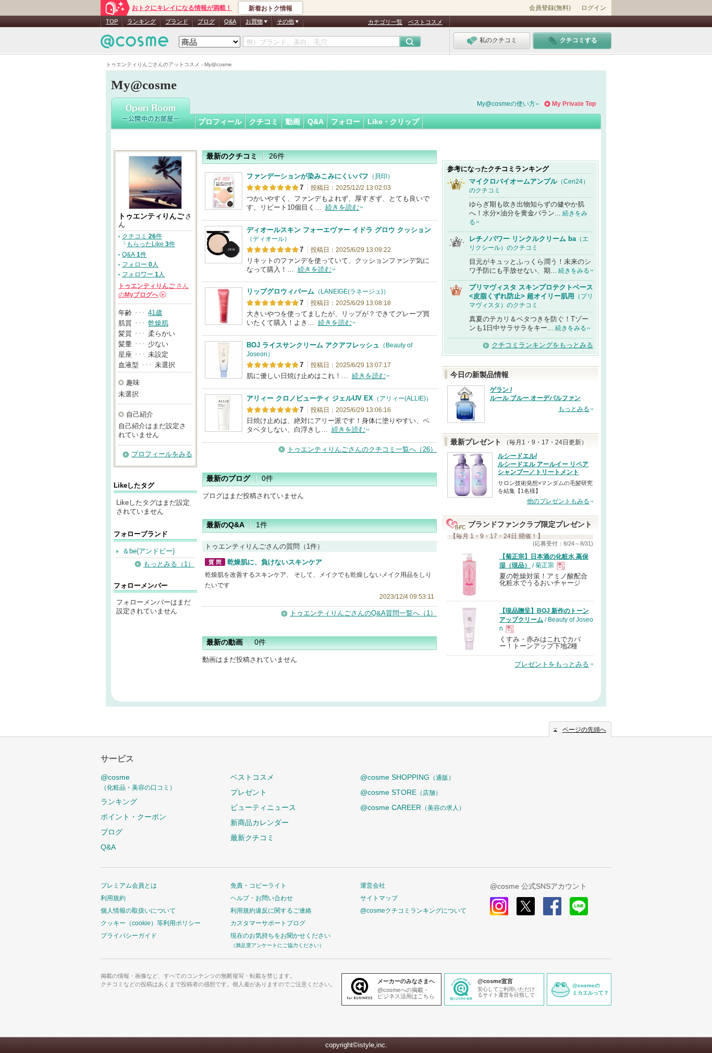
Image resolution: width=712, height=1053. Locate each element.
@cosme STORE (400, 792)
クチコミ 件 (142, 236)
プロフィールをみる (161, 454)
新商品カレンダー (259, 822)
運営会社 (372, 885)
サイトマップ (379, 898)
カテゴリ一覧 (385, 22)
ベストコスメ (425, 22)
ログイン (593, 7)
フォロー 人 (140, 264)
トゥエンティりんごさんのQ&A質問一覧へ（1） (363, 613)
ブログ (206, 21)
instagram (499, 906)
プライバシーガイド (129, 935)
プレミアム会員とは (129, 885)
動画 (293, 121)
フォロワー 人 (143, 274)
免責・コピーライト (258, 885)
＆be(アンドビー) (148, 551)
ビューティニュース (263, 807)
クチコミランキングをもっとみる (542, 345)
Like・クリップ (393, 121)
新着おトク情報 (270, 8)
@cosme (138, 782)
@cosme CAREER (412, 807)
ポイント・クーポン (133, 817)
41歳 (155, 313)
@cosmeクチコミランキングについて (413, 910)
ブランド (176, 21)
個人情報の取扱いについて (138, 910)
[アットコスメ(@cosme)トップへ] (134, 44)
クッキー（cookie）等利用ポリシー (151, 923)
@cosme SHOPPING (407, 777)
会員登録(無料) (550, 7)
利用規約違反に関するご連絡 (271, 910)
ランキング (141, 21)
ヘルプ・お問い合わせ (261, 898)
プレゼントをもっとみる (551, 664)
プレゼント (248, 792)
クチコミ (263, 121)
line (579, 906)
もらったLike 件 (151, 244)
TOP (112, 21)
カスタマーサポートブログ (267, 923)
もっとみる (574, 409)
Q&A (230, 21)
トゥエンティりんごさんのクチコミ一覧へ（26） (362, 449)
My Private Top (574, 103)
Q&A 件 (134, 254)
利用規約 (113, 898)
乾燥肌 (158, 323)
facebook (552, 906)
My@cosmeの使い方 (506, 103)
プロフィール (220, 121)
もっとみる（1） (168, 564)
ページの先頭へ (584, 729)
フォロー (345, 121)
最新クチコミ (252, 837)
